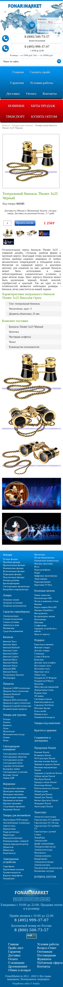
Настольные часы (42, 665)
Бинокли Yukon (10, 665)
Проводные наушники (13, 791)
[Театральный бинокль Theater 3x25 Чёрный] (8, 233)
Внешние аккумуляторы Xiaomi (45, 768)
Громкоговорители (12, 872)
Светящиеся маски (43, 699)
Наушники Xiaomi (11, 809)
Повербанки (8, 878)
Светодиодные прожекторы (16, 586)
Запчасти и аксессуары (45, 816)
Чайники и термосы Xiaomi (47, 764)
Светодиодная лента (12, 763)
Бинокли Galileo (10, 653)
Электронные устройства (11, 860)
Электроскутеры (42, 865)
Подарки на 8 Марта (44, 681)
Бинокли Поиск (10, 671)
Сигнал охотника (11, 622)
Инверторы (8, 850)
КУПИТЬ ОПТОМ (45, 876)
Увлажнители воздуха (44, 717)
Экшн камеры (40, 579)
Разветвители (9, 853)
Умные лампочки (42, 595)
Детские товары (41, 650)
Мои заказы (53, 13)
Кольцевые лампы (11, 769)
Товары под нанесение (47, 723)
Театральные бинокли (13, 674)
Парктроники (9, 829)
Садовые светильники (13, 766)
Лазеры (7, 595)
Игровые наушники (12, 803)
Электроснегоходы (43, 849)
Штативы (38, 622)
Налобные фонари (11, 562)
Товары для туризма (14, 714)
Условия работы (48, 944)
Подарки (39, 640)
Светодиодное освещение (11, 748)
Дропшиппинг (18, 966)
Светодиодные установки (15, 772)
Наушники (9, 783)
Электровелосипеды (43, 862)
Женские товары (42, 647)
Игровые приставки (43, 563)
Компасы (7, 725)
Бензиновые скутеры (44, 871)
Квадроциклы (40, 859)
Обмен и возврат (19, 970)
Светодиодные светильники (16, 753)
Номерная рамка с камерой (15, 841)
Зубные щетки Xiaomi (44, 776)
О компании (16, 962)
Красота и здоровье (45, 730)
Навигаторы (8, 835)
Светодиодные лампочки (15, 756)
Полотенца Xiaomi (43, 785)
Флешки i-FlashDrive (43, 610)
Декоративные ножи (43, 690)
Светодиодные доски (13, 760)
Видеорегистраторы (12, 838)
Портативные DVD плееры (15, 819)
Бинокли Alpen (10, 644)
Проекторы (39, 554)
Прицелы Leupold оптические (17, 706)
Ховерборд (39, 837)
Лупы (5, 728)
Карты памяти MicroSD (45, 607)
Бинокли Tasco (10, 641)
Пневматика (8, 628)
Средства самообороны (16, 611)
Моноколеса (40, 852)
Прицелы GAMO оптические (16, 688)
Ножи (5, 740)
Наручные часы (41, 671)
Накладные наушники (13, 794)
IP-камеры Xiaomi (42, 755)
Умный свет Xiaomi (43, 797)
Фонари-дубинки (11, 580)
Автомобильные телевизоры (16, 822)
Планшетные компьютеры (46, 560)
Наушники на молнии (13, 800)
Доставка (14, 955)
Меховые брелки (42, 708)
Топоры (6, 719)
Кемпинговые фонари (13, 568)
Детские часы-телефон (45, 662)
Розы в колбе (40, 711)
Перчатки (38, 684)
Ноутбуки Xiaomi (42, 779)
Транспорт (40, 812)
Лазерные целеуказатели (14, 605)
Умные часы (40, 674)
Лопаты (6, 722)
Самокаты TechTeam (44, 705)
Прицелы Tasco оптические (16, 691)
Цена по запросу (42, 634)
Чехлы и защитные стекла (46, 601)
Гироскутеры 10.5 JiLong (46, 822)
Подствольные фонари (13, 577)
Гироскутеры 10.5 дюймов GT (47, 827)
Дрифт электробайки (44, 843)
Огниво (6, 737)
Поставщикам (46, 955)
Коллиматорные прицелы (15, 709)
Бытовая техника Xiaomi (45, 761)
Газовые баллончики (13, 619)
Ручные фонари (10, 559)
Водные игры (40, 693)
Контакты (43, 966)
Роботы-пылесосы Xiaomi (46, 788)
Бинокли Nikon (10, 659)
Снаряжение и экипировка (42, 739)
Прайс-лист (15, 948)
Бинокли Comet (10, 650)
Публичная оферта (49, 962)
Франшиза (44, 959)
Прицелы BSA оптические (15, 700)
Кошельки (39, 659)
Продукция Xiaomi (45, 747)
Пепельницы (40, 619)
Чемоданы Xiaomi (42, 803)
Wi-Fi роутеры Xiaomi (44, 758)
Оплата (13, 959)
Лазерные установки (13, 602)
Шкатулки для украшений (46, 687)
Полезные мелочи (44, 590)
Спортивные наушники (14, 806)
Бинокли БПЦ (9, 668)
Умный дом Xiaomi (43, 794)
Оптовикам (44, 951)
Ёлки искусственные (44, 644)
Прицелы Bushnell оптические (11, 695)
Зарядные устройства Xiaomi (48, 773)
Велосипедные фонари (14, 571)
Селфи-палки (40, 625)
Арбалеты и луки (11, 625)
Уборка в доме (41, 791)
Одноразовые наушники (14, 788)
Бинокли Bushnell (11, 647)
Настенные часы (42, 668)
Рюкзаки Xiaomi (41, 752)
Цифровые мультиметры (45, 575)
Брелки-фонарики (11, 583)
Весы (36, 566)
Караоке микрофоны (13, 875)
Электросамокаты (42, 855)
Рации (37, 572)
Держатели (8, 847)
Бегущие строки (10, 775)
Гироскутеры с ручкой (45, 831)
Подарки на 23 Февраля (45, 678)
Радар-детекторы (11, 832)
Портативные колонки (13, 869)
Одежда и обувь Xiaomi (45, 782)
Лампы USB (8, 778)
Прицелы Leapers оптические (17, 703)
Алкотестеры (9, 826)
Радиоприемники (42, 582)
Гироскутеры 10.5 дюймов (47, 819)
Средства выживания (13, 631)
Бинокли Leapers (10, 656)
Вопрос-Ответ (46, 948)
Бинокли (8, 637)
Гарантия (14, 951)
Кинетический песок (44, 702)
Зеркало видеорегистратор (15, 844)
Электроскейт (40, 840)
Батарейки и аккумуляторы (15, 589)
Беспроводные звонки (44, 616)
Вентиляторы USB (43, 598)
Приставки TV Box (43, 585)
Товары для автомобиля (16, 815)
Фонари (7, 554)
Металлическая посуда (14, 734)
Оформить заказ (46, 30)
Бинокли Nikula (10, 662)
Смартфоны (8, 866)
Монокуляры (9, 678)
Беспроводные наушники (15, 797)
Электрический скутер (45, 846)
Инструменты (40, 613)
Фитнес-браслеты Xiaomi (46, 800)
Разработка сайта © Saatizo (26, 983)
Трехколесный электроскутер (48, 868)
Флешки (38, 604)
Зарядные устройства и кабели (45, 629)
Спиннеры (39, 653)
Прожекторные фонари (14, 565)
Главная (13, 944)
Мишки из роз (41, 714)
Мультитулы (9, 731)
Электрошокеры (10, 616)
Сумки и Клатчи (42, 656)
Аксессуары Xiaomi (43, 806)
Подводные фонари (12, 574)
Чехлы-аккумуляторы (44, 557)
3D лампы (39, 696)
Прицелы (8, 683)
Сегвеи (37, 834)
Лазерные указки (11, 599)
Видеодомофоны (42, 569)
